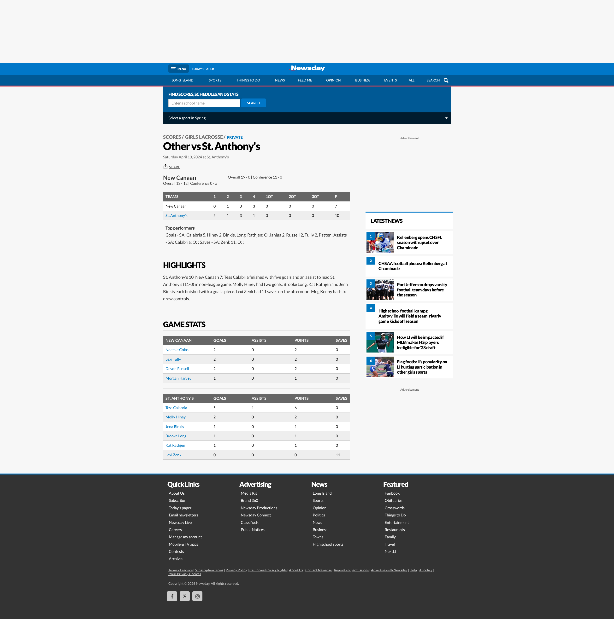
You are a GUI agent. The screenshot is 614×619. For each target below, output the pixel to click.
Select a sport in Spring (187, 118)
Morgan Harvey (178, 378)
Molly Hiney (175, 417)
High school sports (328, 544)
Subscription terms (209, 570)
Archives (176, 558)
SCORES (172, 137)
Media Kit (249, 493)
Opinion (333, 80)
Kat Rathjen (175, 445)
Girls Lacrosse (204, 137)
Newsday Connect (256, 515)
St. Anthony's (176, 215)
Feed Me (305, 80)
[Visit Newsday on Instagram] (197, 596)
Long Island (183, 80)
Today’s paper (180, 507)
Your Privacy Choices (184, 574)
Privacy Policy (236, 570)
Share (174, 167)
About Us (177, 493)
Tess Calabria (176, 407)
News (280, 80)
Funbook (392, 493)
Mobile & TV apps (183, 544)
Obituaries (393, 500)
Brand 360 (249, 500)
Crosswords (395, 507)
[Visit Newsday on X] (185, 596)
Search (253, 103)
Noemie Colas (177, 349)
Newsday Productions (259, 507)
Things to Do (395, 515)
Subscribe (177, 500)
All (411, 80)
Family (390, 536)
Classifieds (250, 522)
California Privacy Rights (268, 570)
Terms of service (180, 570)
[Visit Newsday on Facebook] (172, 596)
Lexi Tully (173, 359)
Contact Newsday (318, 570)
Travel (390, 544)
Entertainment (397, 522)
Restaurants (395, 529)
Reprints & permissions (351, 570)
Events (390, 80)
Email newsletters (183, 515)
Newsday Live (180, 522)
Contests (176, 551)
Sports (215, 80)
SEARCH (433, 80)
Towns (318, 536)
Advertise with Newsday (389, 570)
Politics (319, 515)
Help (413, 570)
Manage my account (185, 536)
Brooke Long (175, 436)
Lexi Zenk (173, 454)
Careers (175, 529)
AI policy (425, 570)
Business (362, 80)
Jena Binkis (174, 426)
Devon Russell (177, 368)
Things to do (248, 80)
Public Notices (253, 529)
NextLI (390, 551)
